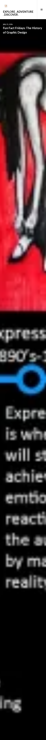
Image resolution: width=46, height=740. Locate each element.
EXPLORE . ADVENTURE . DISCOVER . (18, 13)
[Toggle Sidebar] (41, 9)
